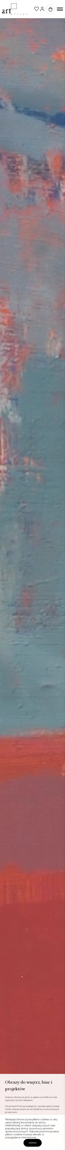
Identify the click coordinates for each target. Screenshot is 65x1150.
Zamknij (32, 1143)
